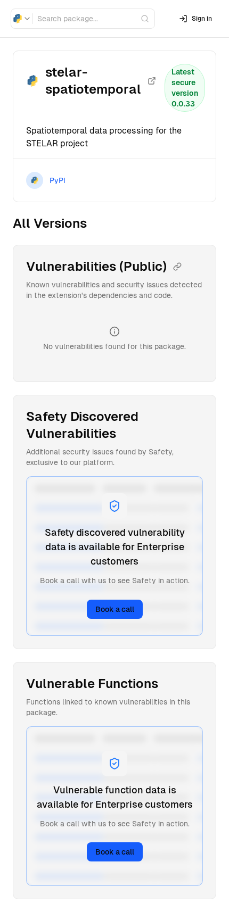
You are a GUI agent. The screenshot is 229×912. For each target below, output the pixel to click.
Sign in (202, 18)
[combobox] (21, 18)
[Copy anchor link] (177, 266)
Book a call (114, 609)
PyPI (58, 180)
